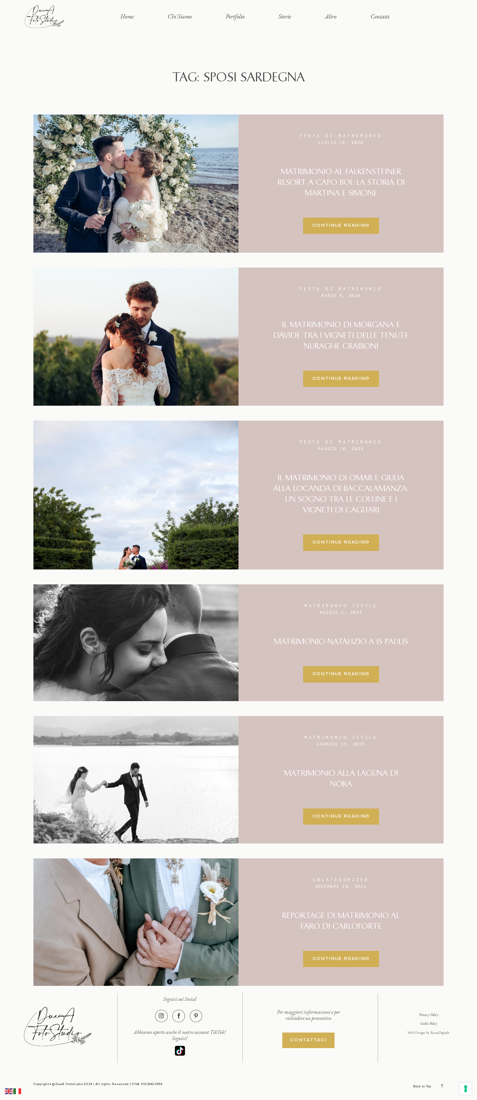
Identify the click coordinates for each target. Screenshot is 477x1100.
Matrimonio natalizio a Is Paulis (341, 641)
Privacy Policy (428, 1014)
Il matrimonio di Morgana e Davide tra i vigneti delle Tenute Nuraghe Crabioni (341, 335)
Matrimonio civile (341, 605)
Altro (330, 16)
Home (127, 16)
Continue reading (341, 225)
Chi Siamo (180, 16)
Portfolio (235, 16)
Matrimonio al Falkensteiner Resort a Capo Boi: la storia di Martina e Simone (341, 182)
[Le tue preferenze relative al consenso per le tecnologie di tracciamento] (465, 1088)
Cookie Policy (428, 1023)
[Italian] (17, 1090)
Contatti (380, 16)
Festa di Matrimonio (341, 135)
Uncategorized (341, 879)
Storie (284, 16)
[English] (9, 1090)
